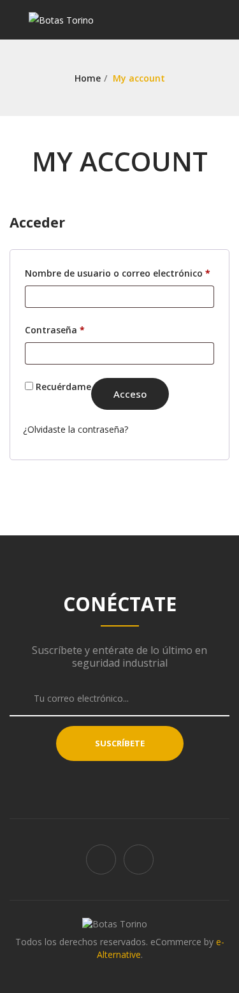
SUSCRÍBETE (120, 743)
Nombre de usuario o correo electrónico (117, 272)
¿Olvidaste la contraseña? (75, 429)
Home (88, 78)
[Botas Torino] (61, 19)
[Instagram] (139, 859)
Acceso (130, 394)
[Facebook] (101, 859)
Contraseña (55, 329)
